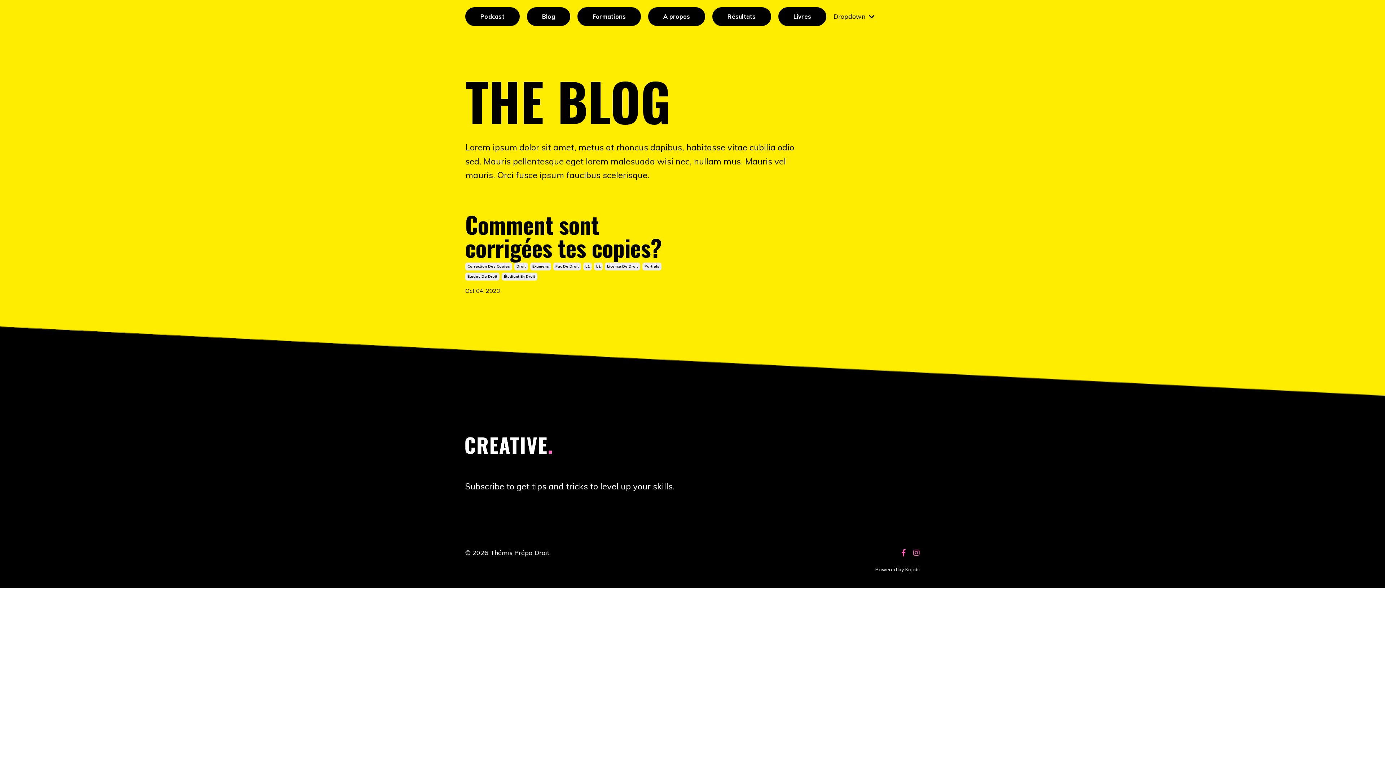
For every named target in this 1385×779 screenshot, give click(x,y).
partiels (652, 266)
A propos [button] (676, 16)
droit (521, 266)
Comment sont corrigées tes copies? (563, 236)
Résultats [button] (741, 16)
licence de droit (622, 266)
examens (540, 266)
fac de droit (567, 266)
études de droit (482, 276)
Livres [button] (802, 16)
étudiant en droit (519, 276)
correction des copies (488, 266)
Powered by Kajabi (897, 569)
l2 (598, 266)
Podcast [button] (492, 16)
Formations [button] (609, 16)
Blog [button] (548, 16)
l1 (587, 266)
